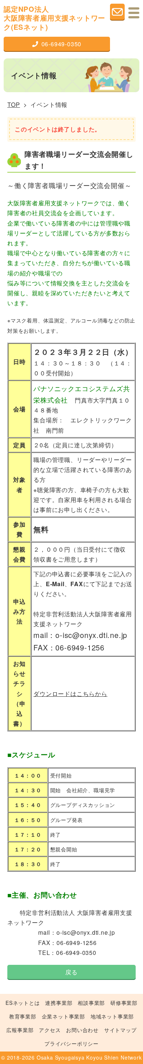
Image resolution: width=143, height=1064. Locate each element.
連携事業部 (58, 1002)
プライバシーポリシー (71, 1043)
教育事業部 (22, 1016)
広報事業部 (19, 1030)
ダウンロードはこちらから (70, 693)
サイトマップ (120, 1030)
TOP (13, 104)
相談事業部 (91, 1002)
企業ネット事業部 (63, 1016)
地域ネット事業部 (112, 1016)
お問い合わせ (82, 1030)
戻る (71, 972)
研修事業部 (124, 1002)
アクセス (49, 1030)
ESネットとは (23, 1002)
